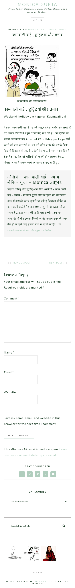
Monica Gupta (37, 4)
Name (9, 352)
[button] (37, 20)
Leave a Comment (57, 29)
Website (10, 392)
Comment (12, 298)
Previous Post (21, 262)
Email (9, 372)
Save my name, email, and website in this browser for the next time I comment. (32, 420)
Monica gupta (44, 582)
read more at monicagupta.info (29, 230)
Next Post (55, 262)
